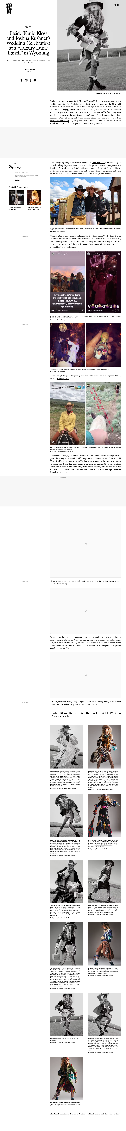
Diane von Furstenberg (100, 118)
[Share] (21, 80)
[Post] (26, 80)
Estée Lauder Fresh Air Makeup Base (103, 845)
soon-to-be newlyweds (59, 120)
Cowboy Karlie (63, 378)
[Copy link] (30, 80)
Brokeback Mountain (82, 168)
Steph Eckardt (29, 69)
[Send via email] (34, 80)
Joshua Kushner (93, 101)
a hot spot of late (98, 162)
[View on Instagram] (85, 544)
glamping (106, 244)
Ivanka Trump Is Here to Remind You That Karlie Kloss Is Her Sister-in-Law (88, 1114)
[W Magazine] (9, 8)
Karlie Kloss (78, 101)
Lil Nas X (111, 458)
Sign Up (15, 165)
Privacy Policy (23, 176)
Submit (17, 180)
